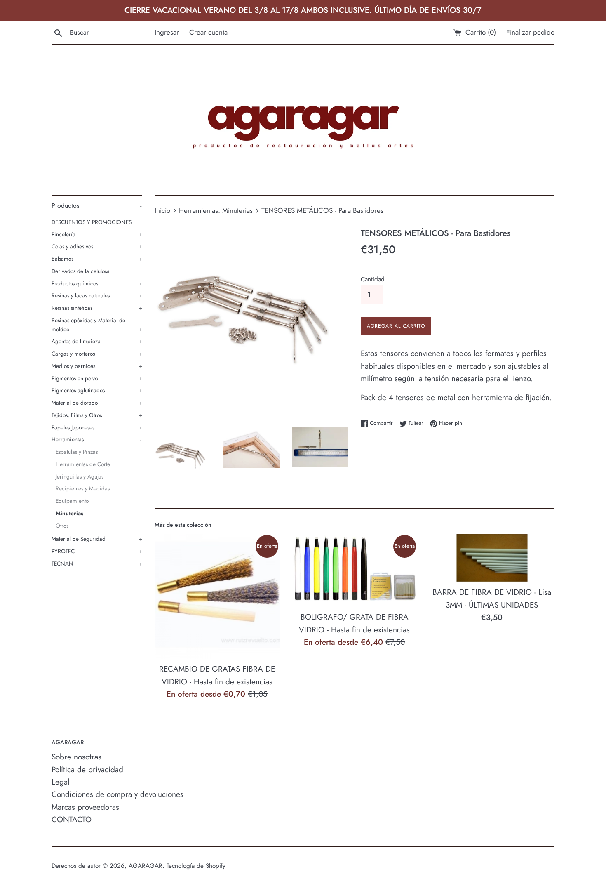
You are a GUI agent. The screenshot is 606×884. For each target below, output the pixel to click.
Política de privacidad (87, 769)
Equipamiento (72, 501)
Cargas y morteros (97, 353)
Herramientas (96, 439)
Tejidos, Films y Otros (97, 415)
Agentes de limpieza (97, 341)
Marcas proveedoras (85, 807)
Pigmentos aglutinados (97, 390)
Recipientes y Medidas (83, 488)
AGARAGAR (145, 865)
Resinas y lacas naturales (97, 295)
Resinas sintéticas (97, 308)
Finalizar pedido (530, 32)
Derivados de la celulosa (81, 271)
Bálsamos (97, 259)
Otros (62, 525)
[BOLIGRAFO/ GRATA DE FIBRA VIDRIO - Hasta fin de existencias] (354, 570)
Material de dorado (97, 402)
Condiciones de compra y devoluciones (117, 794)
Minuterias (69, 513)
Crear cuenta (208, 32)
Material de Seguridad (97, 539)
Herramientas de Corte (83, 464)
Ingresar (167, 32)
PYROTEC (97, 551)
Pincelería (97, 234)
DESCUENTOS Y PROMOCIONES (92, 222)
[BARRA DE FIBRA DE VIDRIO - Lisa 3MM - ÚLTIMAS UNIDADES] (492, 558)
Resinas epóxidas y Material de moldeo (97, 324)
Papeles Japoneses (97, 427)
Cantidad (373, 279)
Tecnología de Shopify (196, 865)
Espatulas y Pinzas (77, 452)
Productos (96, 205)
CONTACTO (72, 819)
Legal (60, 781)
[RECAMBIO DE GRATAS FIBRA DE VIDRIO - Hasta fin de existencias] (217, 596)
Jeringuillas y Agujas (79, 476)
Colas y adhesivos (97, 246)
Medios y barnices (97, 366)
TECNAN (97, 563)
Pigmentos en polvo (97, 378)
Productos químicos (97, 283)
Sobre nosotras (76, 756)
